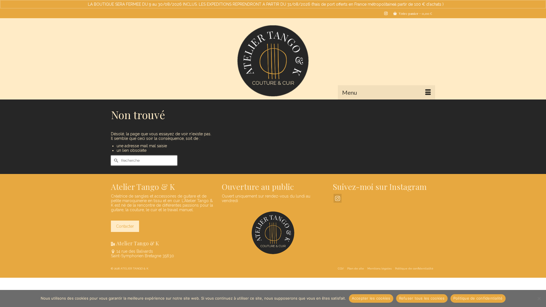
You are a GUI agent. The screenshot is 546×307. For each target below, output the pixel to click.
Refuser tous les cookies (422, 298)
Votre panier (415, 13)
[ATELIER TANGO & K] (273, 60)
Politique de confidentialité (478, 298)
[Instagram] (338, 198)
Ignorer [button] (451, 4)
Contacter (125, 226)
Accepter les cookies (371, 298)
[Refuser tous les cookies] (539, 298)
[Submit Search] (115, 160)
